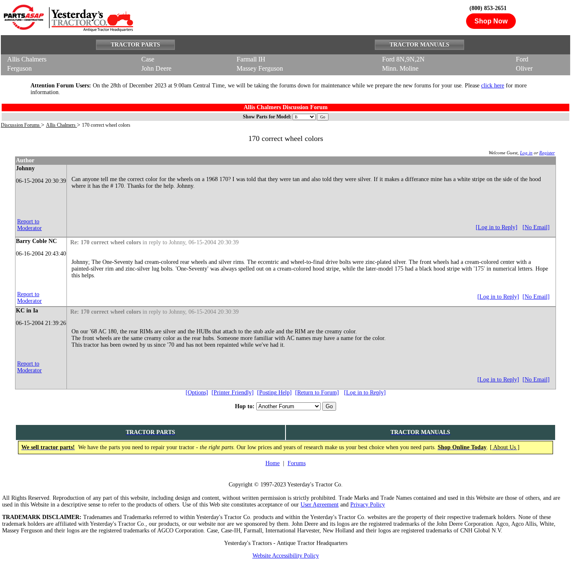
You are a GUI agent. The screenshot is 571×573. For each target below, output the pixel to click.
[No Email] (536, 227)
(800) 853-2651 (488, 8)
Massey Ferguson (260, 68)
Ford (522, 59)
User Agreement (320, 504)
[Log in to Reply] (496, 227)
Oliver (524, 68)
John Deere (156, 68)
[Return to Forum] (317, 392)
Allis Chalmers (26, 59)
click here (492, 85)
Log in (526, 152)
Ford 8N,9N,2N (403, 59)
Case (147, 59)
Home (272, 463)
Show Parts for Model (266, 117)
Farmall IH (251, 59)
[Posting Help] (274, 392)
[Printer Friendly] (233, 392)
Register (547, 152)
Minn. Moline (400, 68)
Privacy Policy (367, 504)
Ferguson (19, 68)
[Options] (197, 392)
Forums (297, 463)
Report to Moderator (29, 224)
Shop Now (490, 21)
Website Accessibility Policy (285, 556)
